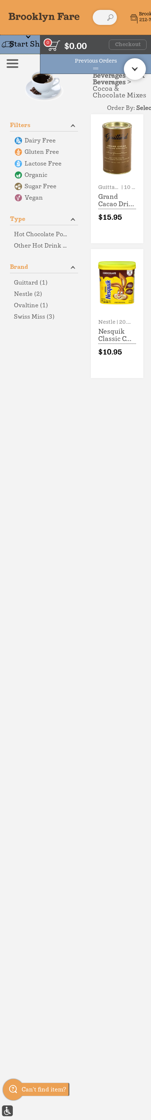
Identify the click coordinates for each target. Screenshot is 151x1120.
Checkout (128, 44)
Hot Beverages (119, 79)
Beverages (109, 76)
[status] (54, 45)
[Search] (110, 17)
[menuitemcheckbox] (44, 141)
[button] (44, 124)
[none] (117, 178)
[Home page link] (44, 17)
